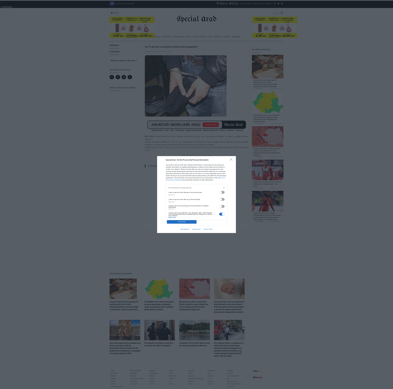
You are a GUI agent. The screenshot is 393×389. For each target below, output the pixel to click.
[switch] (222, 192)
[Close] (232, 160)
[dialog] (196, 194)
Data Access (196, 229)
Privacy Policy (208, 229)
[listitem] (196, 188)
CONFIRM (182, 222)
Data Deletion (185, 229)
